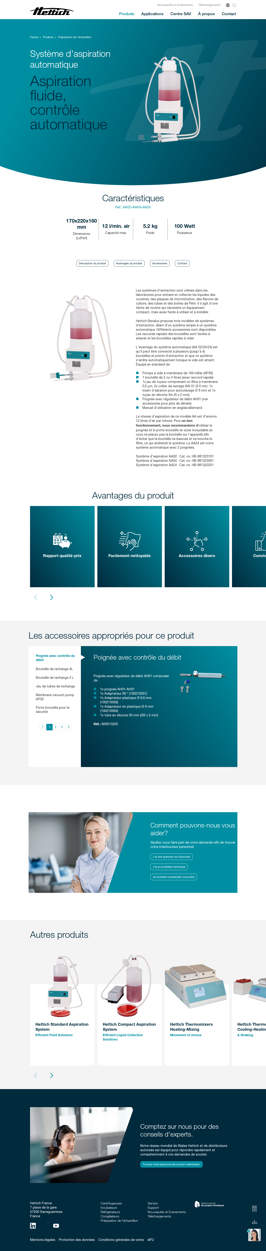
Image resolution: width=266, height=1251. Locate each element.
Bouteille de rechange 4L (54, 669)
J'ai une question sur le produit (171, 856)
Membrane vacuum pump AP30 (55, 697)
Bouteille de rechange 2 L (55, 677)
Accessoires (159, 263)
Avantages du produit (129, 263)
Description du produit (92, 263)
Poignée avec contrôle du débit (55, 658)
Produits (126, 13)
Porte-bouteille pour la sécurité (52, 710)
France (34, 37)
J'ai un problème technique (169, 866)
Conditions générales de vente (121, 1240)
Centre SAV (180, 13)
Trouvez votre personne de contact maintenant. (171, 1164)
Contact (229, 13)
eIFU (150, 1240)
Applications (152, 13)
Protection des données (77, 1240)
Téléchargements (209, 4)
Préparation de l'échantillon (74, 37)
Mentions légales (42, 1240)
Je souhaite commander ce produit (174, 877)
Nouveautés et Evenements (175, 4)
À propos (206, 13)
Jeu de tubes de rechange (55, 686)
